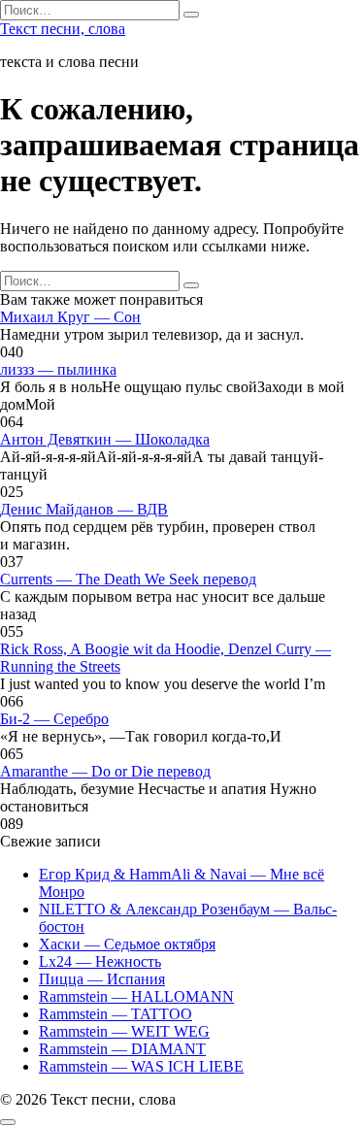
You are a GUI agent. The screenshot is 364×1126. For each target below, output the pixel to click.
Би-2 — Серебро (54, 719)
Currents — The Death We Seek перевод (128, 579)
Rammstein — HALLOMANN (136, 996)
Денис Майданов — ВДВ (84, 509)
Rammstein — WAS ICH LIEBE (141, 1066)
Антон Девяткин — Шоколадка (105, 439)
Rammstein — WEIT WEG (124, 1031)
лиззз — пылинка (58, 369)
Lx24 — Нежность (100, 961)
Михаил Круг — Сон (70, 317)
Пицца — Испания (102, 979)
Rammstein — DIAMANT (122, 1049)
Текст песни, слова (62, 28)
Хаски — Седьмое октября (127, 944)
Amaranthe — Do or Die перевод (105, 771)
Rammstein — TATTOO (115, 1014)
